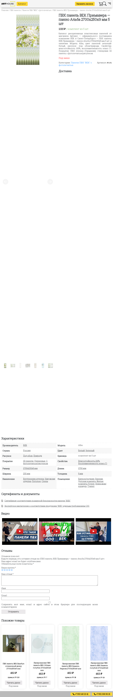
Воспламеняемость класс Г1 (92, 463)
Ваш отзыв (7, 574)
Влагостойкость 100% (89, 461)
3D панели (28, 461)
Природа (37, 455)
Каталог (22, 3)
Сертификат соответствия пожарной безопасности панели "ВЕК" (37, 500)
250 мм (26, 473)
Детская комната (87, 481)
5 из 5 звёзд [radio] (12, 570)
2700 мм (82, 468)
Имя (3, 588)
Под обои (28, 455)
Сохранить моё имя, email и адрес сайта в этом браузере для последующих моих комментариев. (49, 605)
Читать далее (13, 682)
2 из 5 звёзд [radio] (5, 570)
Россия (27, 450)
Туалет (91, 486)
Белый (81, 450)
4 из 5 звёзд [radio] (9, 570)
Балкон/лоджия (86, 478)
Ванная (99, 478)
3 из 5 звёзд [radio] (7, 570)
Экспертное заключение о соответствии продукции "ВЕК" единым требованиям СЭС (46, 506)
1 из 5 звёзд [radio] (2, 570)
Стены (45, 481)
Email (4, 595)
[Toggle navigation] (109, 3)
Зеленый (90, 450)
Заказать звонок (84, 3)
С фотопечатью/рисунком (35, 462)
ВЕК (25, 445)
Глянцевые (39, 461)
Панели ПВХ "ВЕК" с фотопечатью (36, 10)
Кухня (91, 483)
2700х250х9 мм (30, 468)
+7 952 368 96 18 (103, 694)
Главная (5, 10)
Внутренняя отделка (33, 478)
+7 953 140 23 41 (81, 694)
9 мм (80, 473)
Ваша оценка (8, 567)
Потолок (36, 481)
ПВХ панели (15, 10)
